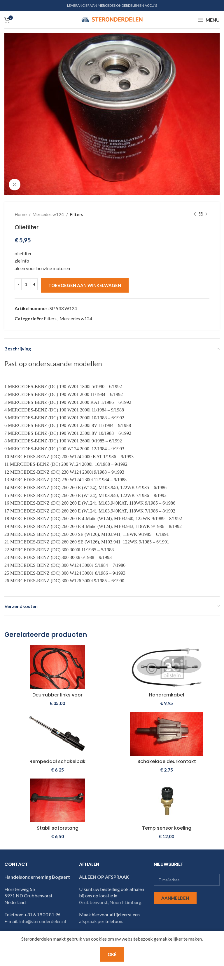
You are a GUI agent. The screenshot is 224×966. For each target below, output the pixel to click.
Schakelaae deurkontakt (166, 761)
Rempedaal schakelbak (57, 761)
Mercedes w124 (48, 214)
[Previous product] (195, 214)
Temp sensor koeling (166, 828)
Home (21, 214)
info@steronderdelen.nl (42, 921)
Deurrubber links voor (57, 695)
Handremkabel (166, 695)
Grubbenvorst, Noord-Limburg (110, 902)
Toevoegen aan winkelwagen (84, 285)
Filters (76, 214)
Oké (112, 954)
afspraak (88, 921)
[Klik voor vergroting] (14, 184)
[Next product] (206, 214)
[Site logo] (112, 19)
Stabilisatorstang (57, 828)
